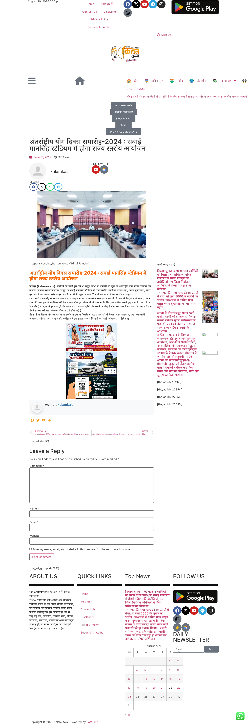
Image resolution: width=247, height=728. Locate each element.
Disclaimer (110, 11)
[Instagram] (161, 4)
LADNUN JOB (136, 88)
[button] (33, 187)
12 (145, 678)
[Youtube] (144, 4)
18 (137, 687)
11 (137, 678)
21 (162, 687)
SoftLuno (92, 722)
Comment (36, 465)
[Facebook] (128, 4)
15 (170, 678)
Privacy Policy (100, 19)
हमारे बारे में (107, 4)
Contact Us (89, 11)
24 (129, 696)
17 (129, 687)
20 (154, 687)
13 (154, 678)
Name (34, 508)
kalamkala (65, 405)
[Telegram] (153, 4)
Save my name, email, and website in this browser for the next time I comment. (82, 549)
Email (33, 522)
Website (34, 535)
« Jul (128, 714)
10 (129, 678)
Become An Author (100, 27)
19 (145, 687)
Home (90, 4)
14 (162, 678)
